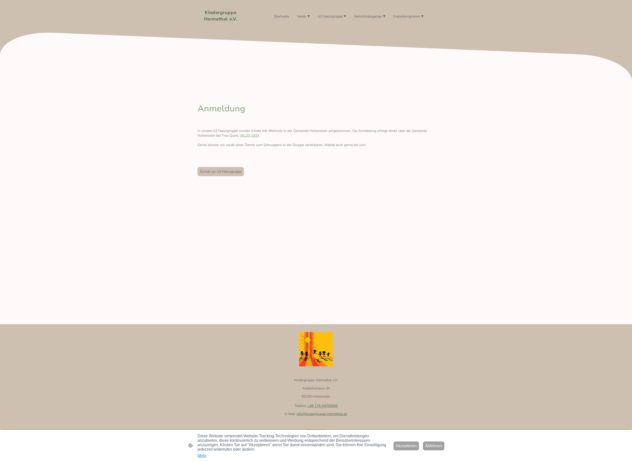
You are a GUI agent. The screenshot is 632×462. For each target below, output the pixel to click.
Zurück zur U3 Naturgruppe (221, 171)
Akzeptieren (406, 446)
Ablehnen (433, 446)
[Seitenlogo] (220, 26)
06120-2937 (249, 135)
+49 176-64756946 (323, 405)
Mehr (202, 456)
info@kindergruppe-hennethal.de (321, 414)
